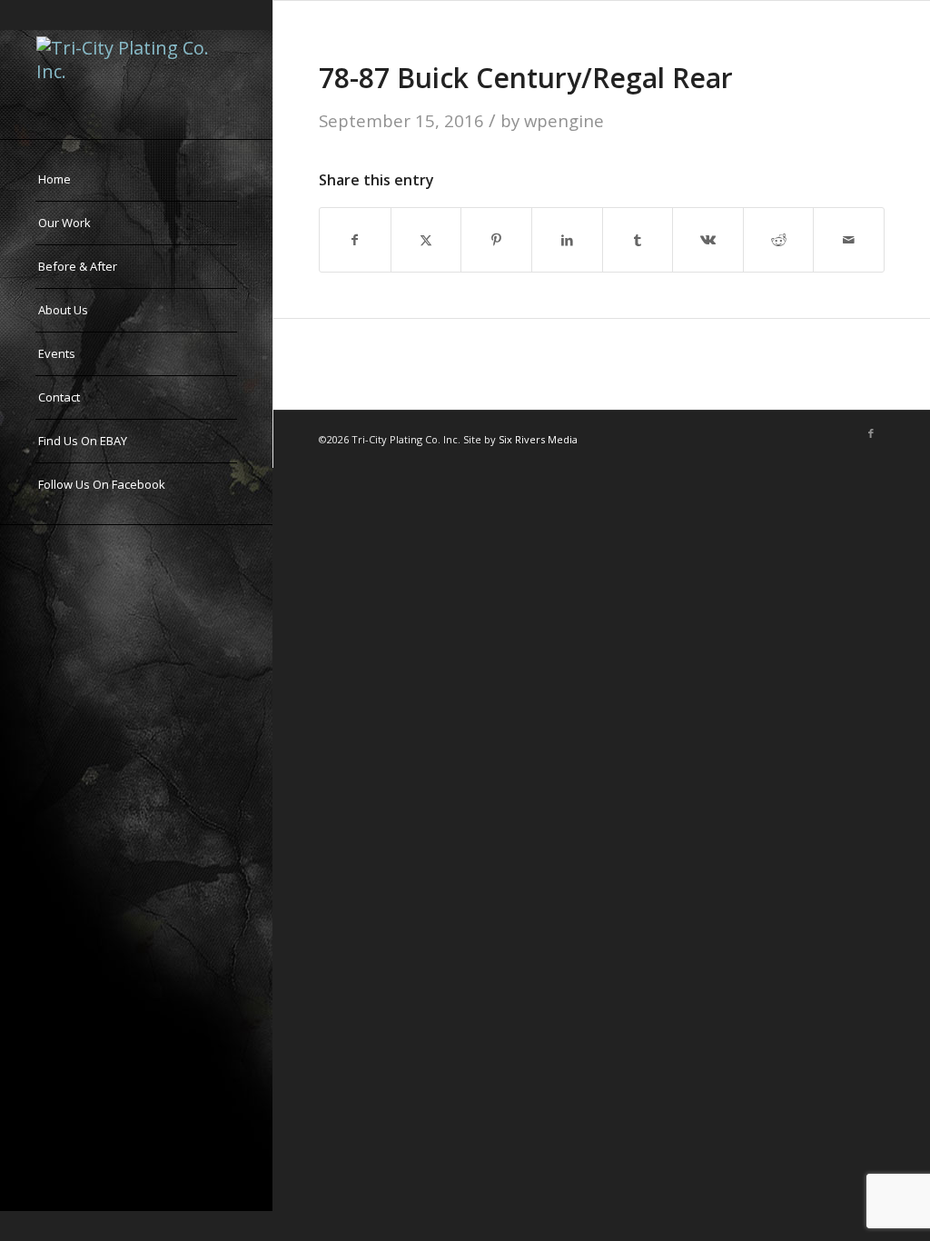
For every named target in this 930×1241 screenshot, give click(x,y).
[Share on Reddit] (779, 240)
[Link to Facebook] (871, 433)
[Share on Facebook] (355, 240)
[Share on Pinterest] (496, 240)
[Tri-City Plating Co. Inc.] (136, 69)
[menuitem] (136, 180)
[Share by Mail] (849, 240)
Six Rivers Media (538, 439)
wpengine (564, 120)
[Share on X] (426, 240)
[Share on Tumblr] (638, 240)
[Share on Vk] (708, 240)
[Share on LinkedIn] (567, 240)
